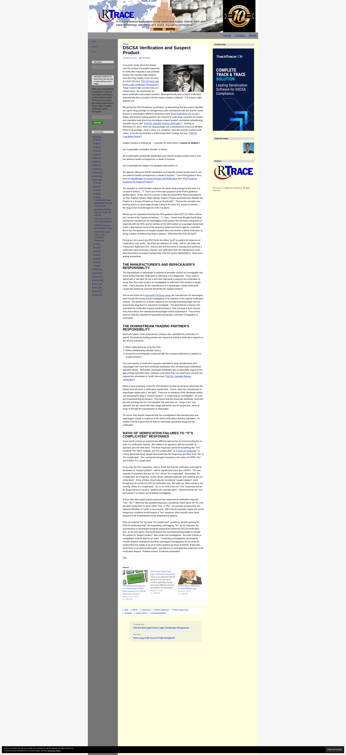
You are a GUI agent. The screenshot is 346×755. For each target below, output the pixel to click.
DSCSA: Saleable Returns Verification (162, 123)
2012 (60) (97, 284)
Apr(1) (97, 143)
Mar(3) (97, 147)
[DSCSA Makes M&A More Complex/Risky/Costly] (190, 577)
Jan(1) (97, 154)
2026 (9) (96, 137)
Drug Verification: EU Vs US (184, 114)
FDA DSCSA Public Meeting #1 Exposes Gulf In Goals (103, 203)
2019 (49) (97, 173)
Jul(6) (96, 244)
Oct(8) (97, 190)
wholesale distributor (158, 613)
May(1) (97, 140)
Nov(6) (97, 186)
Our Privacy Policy (54, 750)
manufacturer (146, 610)
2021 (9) (96, 165)
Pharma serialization (162, 610)
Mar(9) (97, 258)
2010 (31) (97, 291)
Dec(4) (97, 183)
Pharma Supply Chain (180, 610)
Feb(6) (97, 262)
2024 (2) (96, 162)
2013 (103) (97, 280)
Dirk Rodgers (146, 58)
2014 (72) (97, 277)
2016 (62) (97, 269)
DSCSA (126, 44)
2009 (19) (97, 295)
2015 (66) (97, 273)
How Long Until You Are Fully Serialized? (154, 636)
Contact (240, 35)
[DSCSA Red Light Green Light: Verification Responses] (164, 582)
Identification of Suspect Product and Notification (154, 178)
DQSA (126, 610)
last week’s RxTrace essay (158, 295)
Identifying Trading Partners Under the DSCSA (103, 212)
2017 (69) (97, 180)
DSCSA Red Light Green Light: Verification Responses (161, 626)
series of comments (187, 451)
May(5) (97, 251)
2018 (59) (97, 176)
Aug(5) (97, 197)
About (252, 35)
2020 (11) (97, 169)
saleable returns (141, 613)
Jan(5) (97, 266)
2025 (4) (96, 158)
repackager (128, 613)
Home (227, 35)
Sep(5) (97, 194)
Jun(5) (97, 247)
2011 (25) (97, 288)
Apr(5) (97, 255)
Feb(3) (97, 151)
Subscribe (97, 123)
